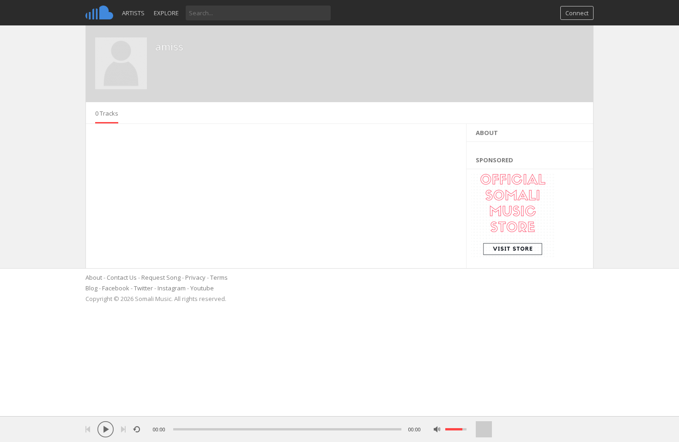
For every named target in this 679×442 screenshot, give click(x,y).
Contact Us (122, 277)
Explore (166, 13)
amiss (169, 46)
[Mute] (437, 429)
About (93, 277)
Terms (219, 277)
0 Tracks (106, 113)
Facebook (115, 288)
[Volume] (456, 429)
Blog (91, 288)
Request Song (161, 277)
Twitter (143, 288)
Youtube (202, 288)
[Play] (105, 429)
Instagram (172, 288)
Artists (133, 13)
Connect (576, 13)
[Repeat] (136, 429)
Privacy (195, 277)
